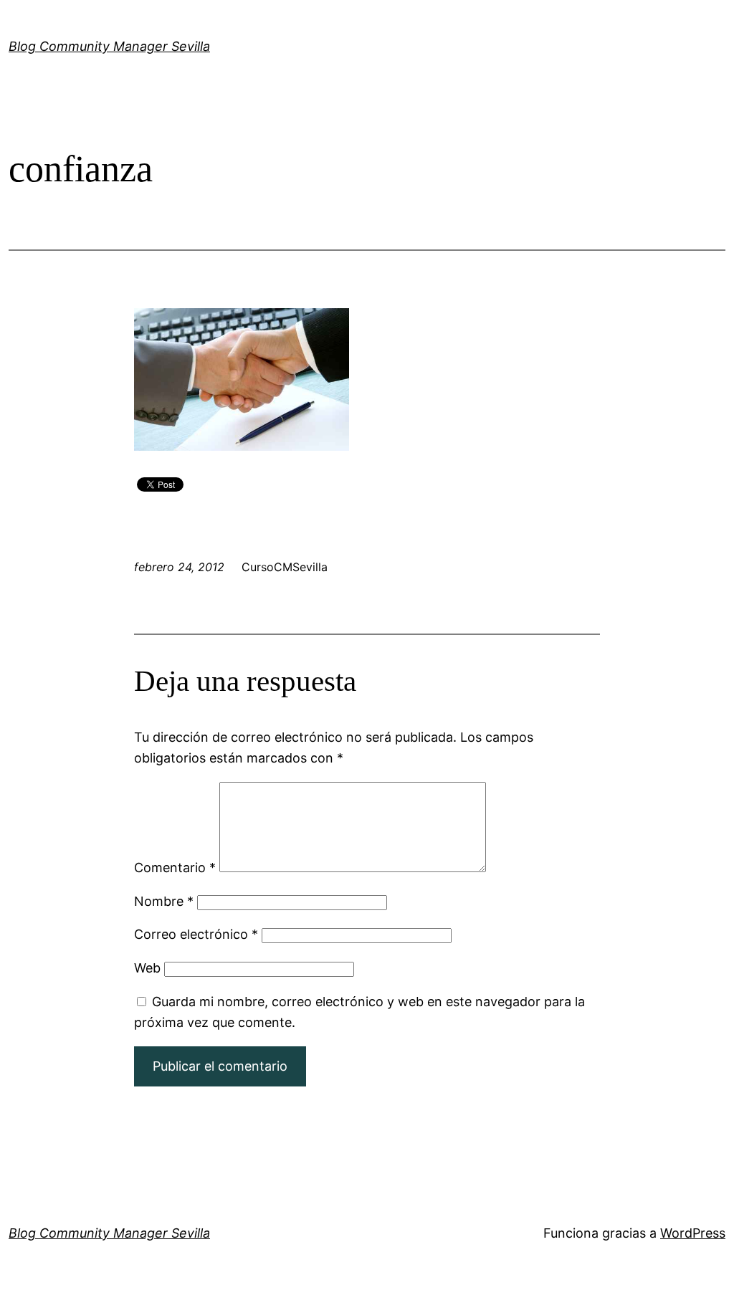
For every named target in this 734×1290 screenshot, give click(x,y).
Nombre (164, 901)
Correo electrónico (196, 934)
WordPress (692, 1233)
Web (147, 967)
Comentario (175, 867)
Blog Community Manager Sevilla (109, 46)
